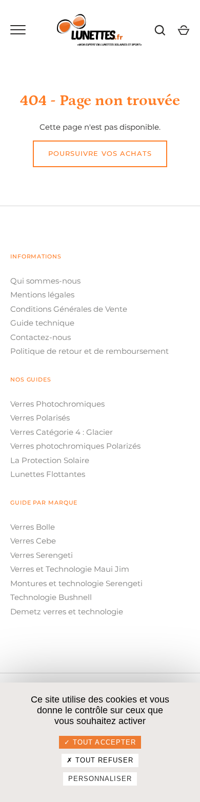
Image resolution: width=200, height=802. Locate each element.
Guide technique (42, 323)
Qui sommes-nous (45, 281)
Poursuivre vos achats (100, 153)
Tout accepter (103, 742)
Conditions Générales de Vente (68, 309)
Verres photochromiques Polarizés (75, 446)
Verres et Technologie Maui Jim (69, 569)
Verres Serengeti (41, 555)
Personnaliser (100, 779)
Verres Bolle (32, 527)
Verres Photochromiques (57, 404)
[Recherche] (160, 30)
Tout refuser (103, 760)
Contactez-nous (40, 337)
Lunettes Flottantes (47, 474)
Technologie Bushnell (51, 597)
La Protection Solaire (49, 460)
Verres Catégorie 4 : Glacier (61, 432)
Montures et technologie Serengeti (76, 583)
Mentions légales (42, 294)
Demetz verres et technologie (66, 611)
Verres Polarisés (40, 418)
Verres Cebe (33, 541)
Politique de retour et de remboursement (89, 351)
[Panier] (183, 30)
